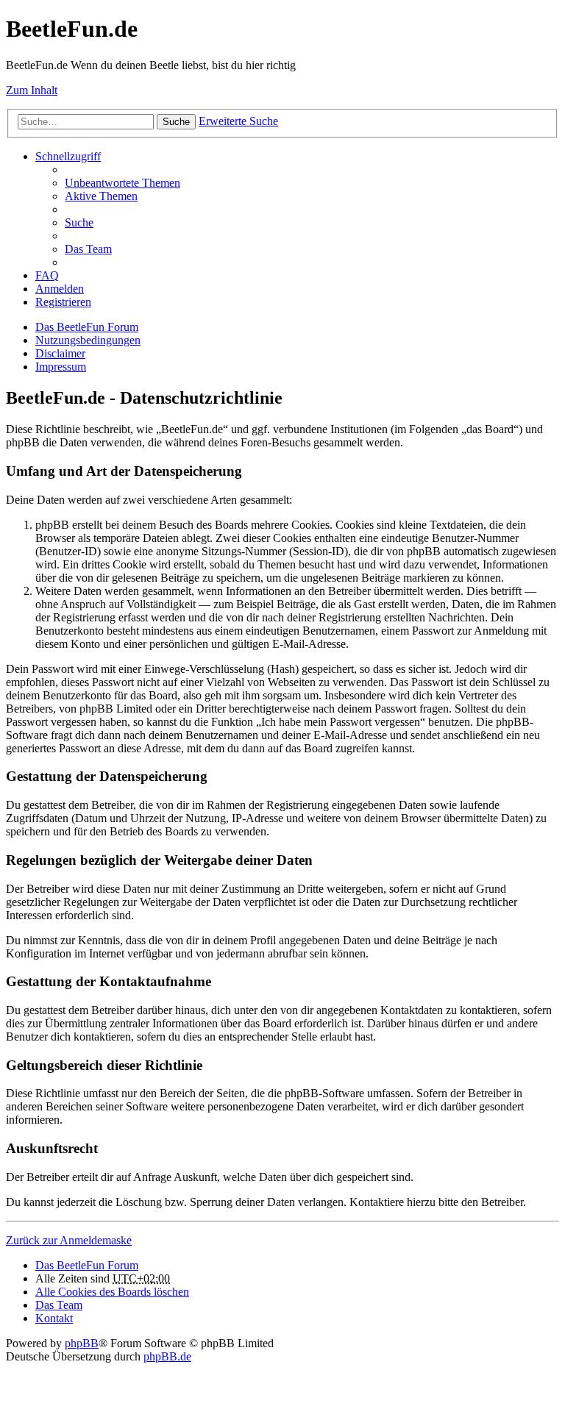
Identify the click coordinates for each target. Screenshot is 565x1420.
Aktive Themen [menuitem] (101, 196)
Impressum (60, 366)
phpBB (82, 1343)
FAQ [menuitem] (47, 275)
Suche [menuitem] (79, 222)
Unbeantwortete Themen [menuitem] (122, 182)
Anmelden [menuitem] (59, 288)
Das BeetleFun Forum (86, 327)
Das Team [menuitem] (88, 249)
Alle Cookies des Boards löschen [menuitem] (112, 1291)
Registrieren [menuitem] (63, 302)
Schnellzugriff (68, 156)
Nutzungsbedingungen (88, 340)
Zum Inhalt (31, 90)
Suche (176, 121)
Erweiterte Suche (238, 121)
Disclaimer (60, 353)
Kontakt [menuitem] (54, 1318)
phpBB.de (167, 1356)
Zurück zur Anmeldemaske (69, 1240)
